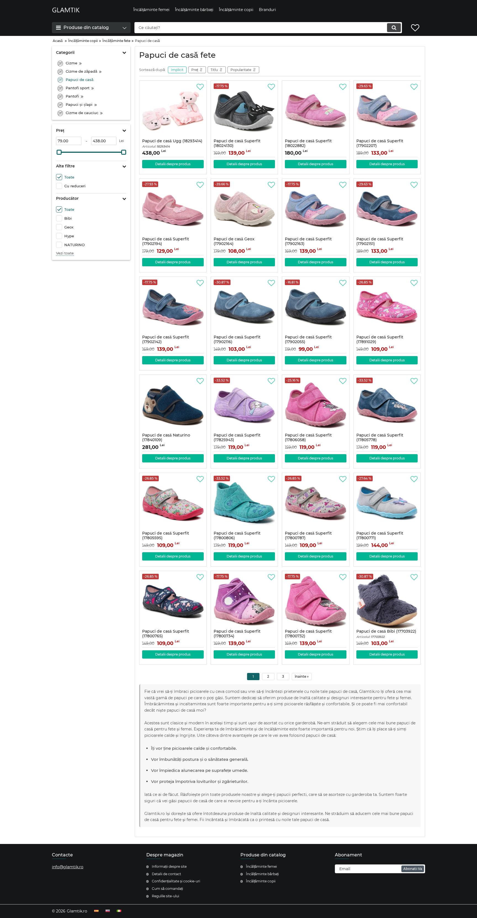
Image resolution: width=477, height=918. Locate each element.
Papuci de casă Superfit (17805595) (165, 538)
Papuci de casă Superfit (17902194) (165, 244)
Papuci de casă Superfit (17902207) (379, 146)
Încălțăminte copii (260, 881)
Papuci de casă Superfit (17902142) (165, 342)
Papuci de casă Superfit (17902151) (379, 244)
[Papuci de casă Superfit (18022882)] (315, 111)
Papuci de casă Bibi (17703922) (386, 634)
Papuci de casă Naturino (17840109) (166, 440)
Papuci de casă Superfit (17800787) (308, 538)
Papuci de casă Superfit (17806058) (308, 440)
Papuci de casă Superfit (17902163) (308, 244)
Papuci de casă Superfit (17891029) (379, 342)
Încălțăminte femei (261, 866)
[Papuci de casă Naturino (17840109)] (173, 405)
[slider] (59, 152)
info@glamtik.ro (67, 866)
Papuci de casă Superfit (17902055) (308, 342)
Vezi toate (65, 253)
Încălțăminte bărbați (262, 874)
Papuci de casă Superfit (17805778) (379, 440)
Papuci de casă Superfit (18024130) (237, 146)
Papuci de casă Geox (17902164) (234, 244)
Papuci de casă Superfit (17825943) (237, 440)
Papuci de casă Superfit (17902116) (237, 342)
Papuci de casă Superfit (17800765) (165, 636)
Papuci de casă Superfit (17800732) (308, 636)
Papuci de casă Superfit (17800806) (237, 538)
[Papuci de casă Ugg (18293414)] (173, 111)
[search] (394, 27)
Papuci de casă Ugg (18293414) (172, 143)
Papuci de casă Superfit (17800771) (379, 538)
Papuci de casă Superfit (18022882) (308, 146)
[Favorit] (200, 87)
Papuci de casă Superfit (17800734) (237, 636)
